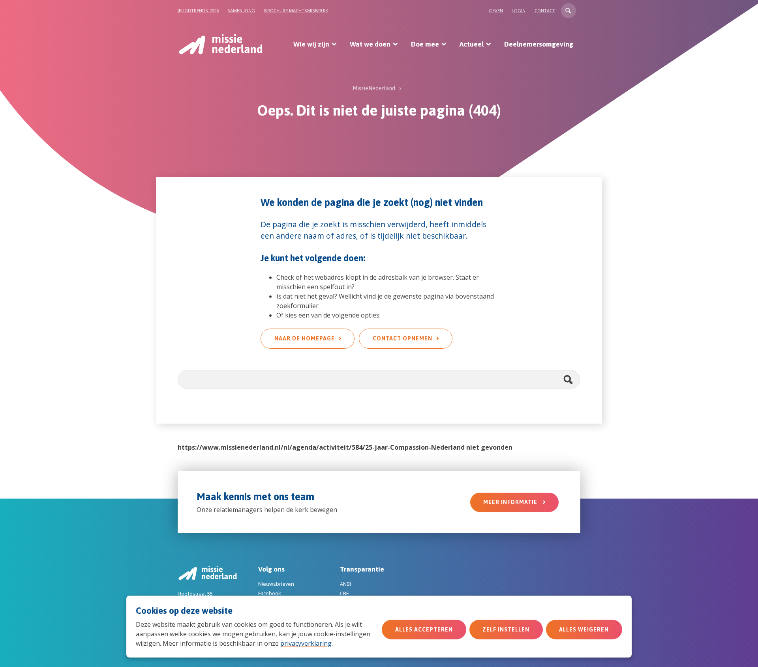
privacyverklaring (306, 643)
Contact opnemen (402, 338)
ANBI (345, 583)
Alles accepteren (424, 629)
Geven (496, 10)
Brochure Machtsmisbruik (296, 10)
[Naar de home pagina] (220, 44)
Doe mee (425, 44)
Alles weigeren (584, 629)
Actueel (472, 44)
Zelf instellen (505, 629)
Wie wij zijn (311, 44)
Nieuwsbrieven (276, 583)
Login (518, 10)
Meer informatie (511, 502)
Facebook (269, 593)
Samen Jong (241, 10)
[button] (568, 10)
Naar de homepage (304, 338)
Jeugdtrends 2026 (198, 10)
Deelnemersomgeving (538, 44)
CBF (344, 593)
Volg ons (271, 569)
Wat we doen (370, 44)
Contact (545, 10)
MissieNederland (374, 88)
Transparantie (362, 569)
